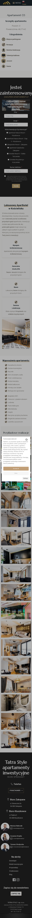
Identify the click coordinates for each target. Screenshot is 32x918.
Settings (25, 478)
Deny (16, 473)
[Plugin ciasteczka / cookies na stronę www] (26, 439)
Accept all (16, 468)
